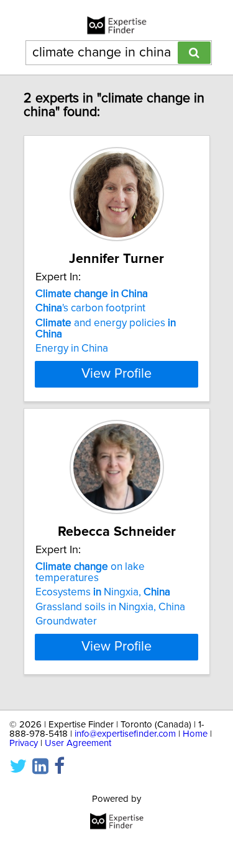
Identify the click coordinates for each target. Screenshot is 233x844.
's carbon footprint (90, 308)
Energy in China (71, 348)
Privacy (23, 743)
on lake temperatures (90, 572)
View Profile (116, 374)
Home (195, 734)
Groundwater (66, 621)
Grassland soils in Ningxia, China (110, 607)
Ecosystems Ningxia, (102, 592)
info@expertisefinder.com (125, 734)
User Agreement (78, 743)
